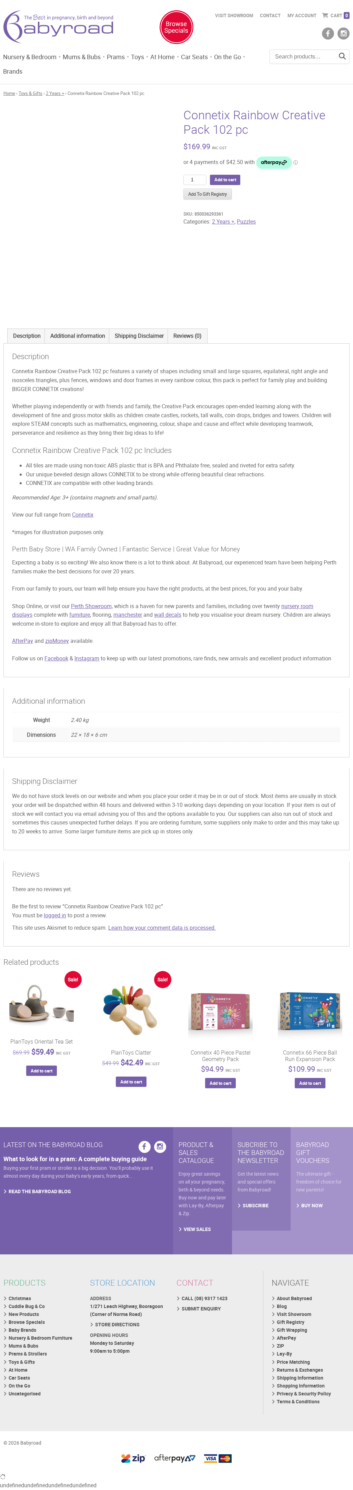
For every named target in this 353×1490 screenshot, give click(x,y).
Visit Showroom (234, 15)
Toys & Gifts (30, 93)
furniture (79, 614)
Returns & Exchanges (300, 1370)
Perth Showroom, (92, 606)
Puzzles (246, 221)
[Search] (342, 57)
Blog (282, 1306)
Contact (270, 15)
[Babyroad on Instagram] (343, 34)
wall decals (167, 614)
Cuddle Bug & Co (27, 1306)
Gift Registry (290, 1322)
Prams (116, 57)
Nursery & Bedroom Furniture (40, 1338)
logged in (55, 915)
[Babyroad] (58, 28)
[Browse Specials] (176, 28)
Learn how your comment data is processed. (162, 927)
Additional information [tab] (77, 335)
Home (9, 93)
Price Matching (293, 1362)
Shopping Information (301, 1385)
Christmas (20, 1298)
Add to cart (225, 179)
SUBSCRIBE (256, 1205)
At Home (162, 57)
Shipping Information (300, 1377)
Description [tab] (27, 335)
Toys (137, 57)
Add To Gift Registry (207, 194)
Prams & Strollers (28, 1353)
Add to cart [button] (41, 1071)
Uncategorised (25, 1393)
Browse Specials (27, 1322)
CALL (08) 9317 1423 (205, 1298)
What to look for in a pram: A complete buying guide (75, 1159)
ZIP (280, 1345)
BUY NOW (312, 1205)
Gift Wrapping (292, 1330)
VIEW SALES (197, 1229)
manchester (127, 614)
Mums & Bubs (82, 57)
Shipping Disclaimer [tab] (139, 335)
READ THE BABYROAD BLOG (40, 1191)
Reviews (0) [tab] (187, 335)
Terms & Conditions (298, 1401)
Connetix (82, 514)
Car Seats (194, 57)
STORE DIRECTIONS (117, 1324)
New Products (24, 1314)
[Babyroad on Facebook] (328, 34)
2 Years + (55, 93)
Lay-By (284, 1353)
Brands (12, 71)
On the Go (227, 57)
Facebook (56, 658)
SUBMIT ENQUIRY (201, 1308)
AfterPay (22, 641)
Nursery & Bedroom (30, 57)
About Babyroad (294, 1298)
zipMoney (57, 641)
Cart (339, 15)
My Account (302, 15)
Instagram (86, 658)
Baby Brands (22, 1330)
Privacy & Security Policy (304, 1393)
